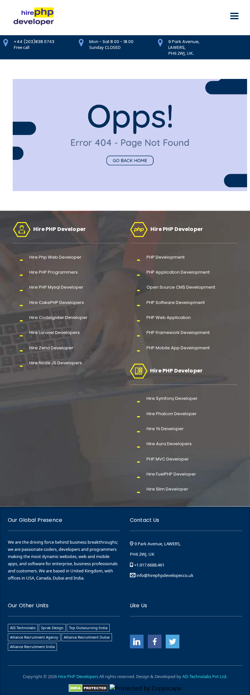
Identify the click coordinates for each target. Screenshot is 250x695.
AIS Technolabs (22, 627)
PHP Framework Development (178, 332)
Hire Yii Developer (165, 429)
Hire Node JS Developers (55, 363)
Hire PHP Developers (78, 676)
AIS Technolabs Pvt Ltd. (204, 676)
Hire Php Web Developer (55, 257)
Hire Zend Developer (51, 348)
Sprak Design (52, 627)
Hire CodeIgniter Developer (58, 317)
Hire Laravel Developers (54, 332)
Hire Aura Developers (169, 444)
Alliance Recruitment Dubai (87, 637)
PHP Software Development (175, 302)
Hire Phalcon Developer (171, 414)
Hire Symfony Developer (172, 398)
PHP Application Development (178, 272)
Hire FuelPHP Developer (171, 474)
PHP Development (165, 257)
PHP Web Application (168, 317)
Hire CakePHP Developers (56, 302)
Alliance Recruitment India (32, 646)
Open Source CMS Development (180, 287)
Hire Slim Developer (167, 489)
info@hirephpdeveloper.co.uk (164, 575)
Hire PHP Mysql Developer (56, 287)
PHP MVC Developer (167, 459)
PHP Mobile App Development (178, 348)
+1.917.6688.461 (148, 565)
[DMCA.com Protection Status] (88, 687)
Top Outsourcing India (88, 627)
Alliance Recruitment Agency (34, 637)
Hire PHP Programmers (53, 272)
